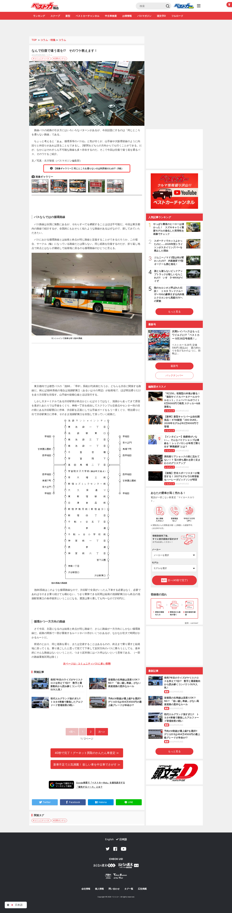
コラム (62, 39)
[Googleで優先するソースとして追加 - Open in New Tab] (61, 785)
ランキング (39, 15)
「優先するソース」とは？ (89, 786)
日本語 (123, 839)
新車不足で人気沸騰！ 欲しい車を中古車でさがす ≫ (86, 764)
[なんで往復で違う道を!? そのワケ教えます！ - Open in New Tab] (86, 93)
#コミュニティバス (41, 58)
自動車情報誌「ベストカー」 (45, 6)
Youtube (123, 849)
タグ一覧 (128, 889)
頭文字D (161, 15)
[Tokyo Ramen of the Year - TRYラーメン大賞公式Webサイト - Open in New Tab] (116, 876)
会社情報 (85, 889)
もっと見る (174, 311)
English (109, 839)
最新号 (174, 365)
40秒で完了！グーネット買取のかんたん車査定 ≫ (87, 752)
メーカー (156, 549)
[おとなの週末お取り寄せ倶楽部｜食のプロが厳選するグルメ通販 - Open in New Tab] (104, 866)
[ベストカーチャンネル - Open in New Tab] (174, 191)
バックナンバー (174, 375)
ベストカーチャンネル (87, 15)
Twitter (108, 848)
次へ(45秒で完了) (175, 580)
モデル (155, 562)
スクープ (55, 15)
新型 (67, 15)
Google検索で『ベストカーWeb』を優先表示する (100, 782)
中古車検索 (111, 15)
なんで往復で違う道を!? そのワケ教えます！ (64, 50)
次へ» (101, 731)
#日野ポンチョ (59, 58)
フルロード (177, 15)
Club (183, 6)
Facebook (115, 849)
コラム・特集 (48, 39)
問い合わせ (114, 889)
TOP (34, 39)
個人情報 (99, 889)
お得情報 (127, 15)
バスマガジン (144, 15)
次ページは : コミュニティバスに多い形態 (87, 663)
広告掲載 (142, 889)
